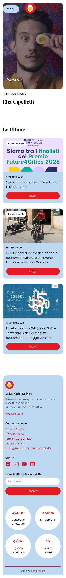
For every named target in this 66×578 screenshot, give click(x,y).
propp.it (40, 571)
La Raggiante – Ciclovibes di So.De (28, 448)
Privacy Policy (14, 429)
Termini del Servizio (18, 438)
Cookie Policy (14, 434)
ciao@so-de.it (14, 414)
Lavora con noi (15, 443)
